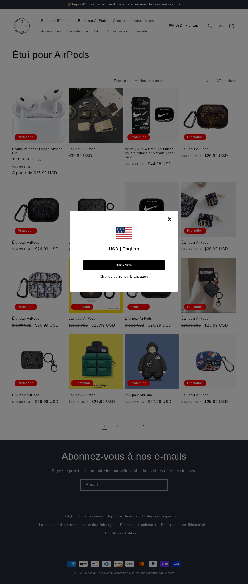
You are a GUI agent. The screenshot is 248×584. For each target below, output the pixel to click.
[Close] (170, 219)
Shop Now (124, 265)
